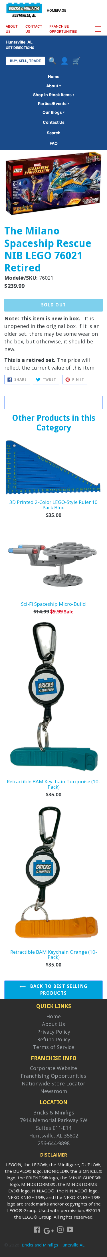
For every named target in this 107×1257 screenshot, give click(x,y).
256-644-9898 (54, 1143)
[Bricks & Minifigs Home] (24, 9)
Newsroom (53, 1091)
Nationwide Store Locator (53, 1083)
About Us (53, 1024)
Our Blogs (53, 112)
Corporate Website (53, 1068)
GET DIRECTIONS (20, 48)
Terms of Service (53, 1047)
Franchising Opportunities (53, 1075)
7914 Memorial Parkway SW (53, 1120)
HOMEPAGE (56, 10)
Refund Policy (53, 1039)
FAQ (54, 143)
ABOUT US (12, 29)
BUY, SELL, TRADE (25, 61)
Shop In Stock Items (53, 94)
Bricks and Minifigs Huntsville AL (53, 1245)
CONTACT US (33, 29)
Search (53, 132)
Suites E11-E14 (53, 1127)
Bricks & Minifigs (53, 1112)
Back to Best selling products (58, 990)
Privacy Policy (53, 1031)
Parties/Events (53, 103)
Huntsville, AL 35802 (53, 1135)
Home (53, 76)
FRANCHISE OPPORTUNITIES (63, 29)
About (53, 85)
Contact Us (53, 122)
